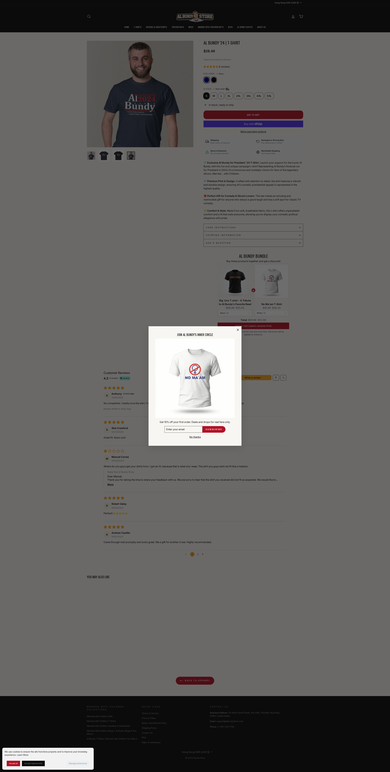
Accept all (13, 763)
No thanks (195, 436)
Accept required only (33, 763)
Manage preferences (78, 763)
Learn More (22, 755)
